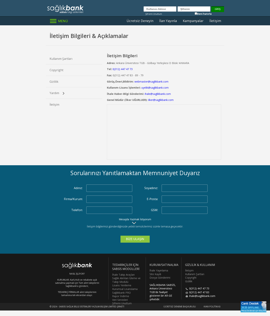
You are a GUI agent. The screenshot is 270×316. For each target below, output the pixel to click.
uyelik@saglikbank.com (155, 87)
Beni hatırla (204, 13)
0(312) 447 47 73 (123, 69)
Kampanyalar (193, 21)
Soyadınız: (151, 188)
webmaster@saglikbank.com (151, 81)
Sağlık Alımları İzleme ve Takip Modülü (126, 280)
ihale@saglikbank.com (158, 94)
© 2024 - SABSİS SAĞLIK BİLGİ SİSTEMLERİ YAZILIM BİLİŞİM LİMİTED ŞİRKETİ (87, 306)
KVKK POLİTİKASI (212, 306)
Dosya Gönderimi (160, 277)
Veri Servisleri (120, 300)
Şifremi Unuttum (153, 13)
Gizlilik (54, 82)
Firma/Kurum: (73, 199)
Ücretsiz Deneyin (140, 21)
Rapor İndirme (120, 296)
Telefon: (77, 210)
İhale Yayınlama (159, 270)
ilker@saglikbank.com (161, 100)
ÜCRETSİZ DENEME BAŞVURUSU (179, 306)
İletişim (215, 21)
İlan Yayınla (168, 21)
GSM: (154, 210)
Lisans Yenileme (121, 285)
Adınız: (78, 188)
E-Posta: (152, 199)
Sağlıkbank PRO (121, 292)
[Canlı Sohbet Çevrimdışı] (253, 306)
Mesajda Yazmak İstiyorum (135, 219)
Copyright (56, 70)
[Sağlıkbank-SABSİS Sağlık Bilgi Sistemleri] (66, 9)
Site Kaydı (155, 274)
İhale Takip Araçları (123, 274)
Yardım (55, 93)
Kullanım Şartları (61, 59)
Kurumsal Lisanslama (125, 289)
